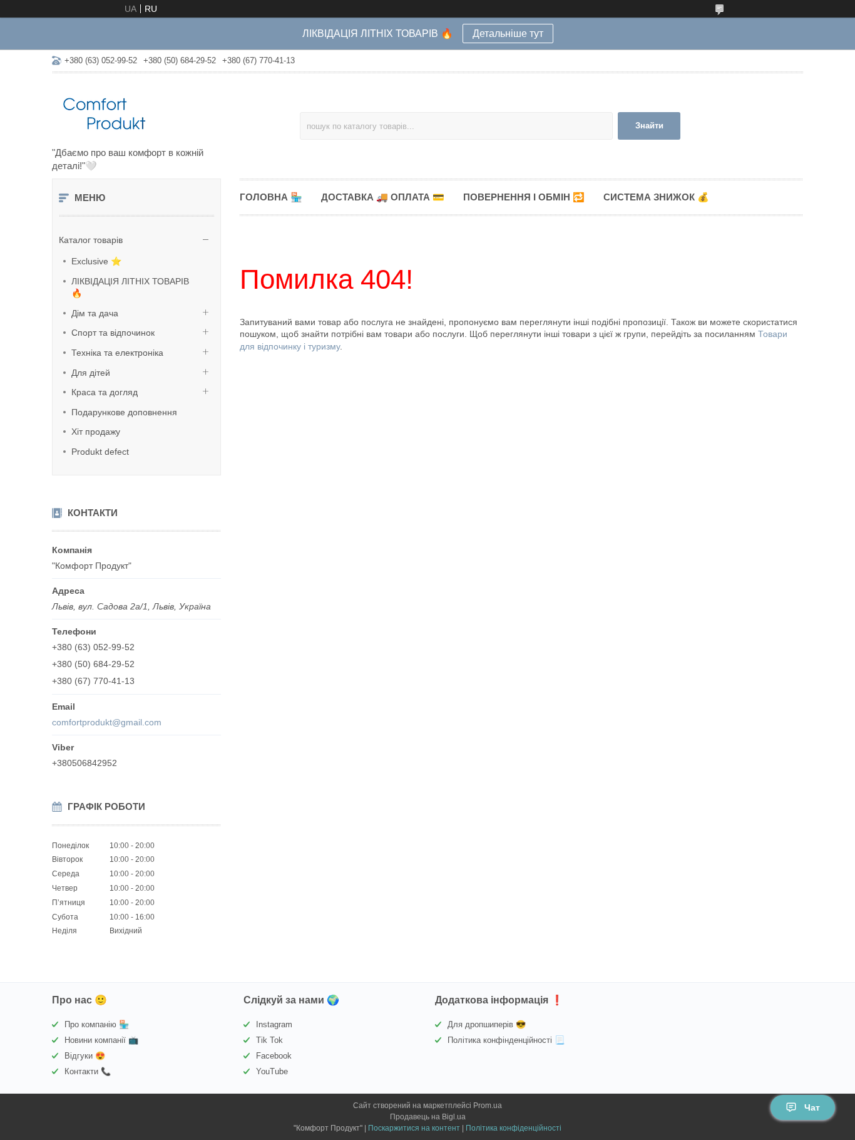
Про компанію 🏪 (96, 1024)
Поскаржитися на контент (414, 1128)
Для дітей (90, 373)
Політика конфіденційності (513, 1128)
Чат (812, 1107)
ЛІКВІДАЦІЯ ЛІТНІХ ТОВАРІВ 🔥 (130, 287)
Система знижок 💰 (656, 197)
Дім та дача (94, 313)
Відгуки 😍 (84, 1055)
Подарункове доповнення (124, 412)
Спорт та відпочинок (113, 333)
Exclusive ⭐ (96, 261)
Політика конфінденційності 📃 (506, 1040)
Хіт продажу (95, 432)
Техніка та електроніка (117, 353)
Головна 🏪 (271, 197)
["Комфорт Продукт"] (161, 111)
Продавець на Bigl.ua (428, 1116)
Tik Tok (269, 1040)
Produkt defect (100, 452)
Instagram (274, 1024)
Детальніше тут (508, 33)
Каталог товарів (91, 240)
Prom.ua (487, 1105)
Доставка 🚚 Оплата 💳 (382, 197)
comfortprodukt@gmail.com (106, 722)
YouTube (272, 1071)
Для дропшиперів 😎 (487, 1024)
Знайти (649, 125)
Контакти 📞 (87, 1071)
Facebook (274, 1055)
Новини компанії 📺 (101, 1040)
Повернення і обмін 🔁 (524, 197)
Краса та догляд (104, 392)
